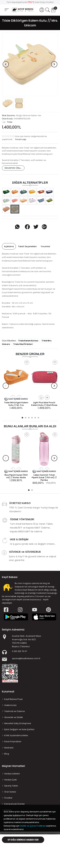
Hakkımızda (10, 705)
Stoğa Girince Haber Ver (23, 839)
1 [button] (22, 417)
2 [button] (25, 417)
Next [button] (54, 64)
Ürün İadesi (10, 791)
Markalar (9, 747)
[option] (30, 64)
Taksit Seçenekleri (27, 246)
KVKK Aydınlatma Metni (16, 735)
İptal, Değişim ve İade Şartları (19, 729)
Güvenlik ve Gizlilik (13, 717)
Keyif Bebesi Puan (13, 699)
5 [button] (35, 417)
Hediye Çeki (10, 779)
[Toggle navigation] (7, 10)
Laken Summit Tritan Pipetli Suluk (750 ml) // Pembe (44, 477)
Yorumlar (45, 246)
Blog (6, 753)
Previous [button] (6, 64)
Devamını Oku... (13, 167)
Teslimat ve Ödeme (14, 711)
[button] (42, 10)
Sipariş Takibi (11, 785)
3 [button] (28, 417)
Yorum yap (20, 139)
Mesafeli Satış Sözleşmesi (17, 723)
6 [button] (38, 417)
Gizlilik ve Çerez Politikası (33, 825)
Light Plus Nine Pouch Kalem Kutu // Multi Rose (44, 404)
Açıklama (9, 246)
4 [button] (31, 417)
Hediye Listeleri (12, 773)
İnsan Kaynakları (12, 741)
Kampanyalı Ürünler (14, 803)
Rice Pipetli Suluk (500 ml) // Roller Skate (16, 476)
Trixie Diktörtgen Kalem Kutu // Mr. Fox (16, 404)
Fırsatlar (8, 797)
